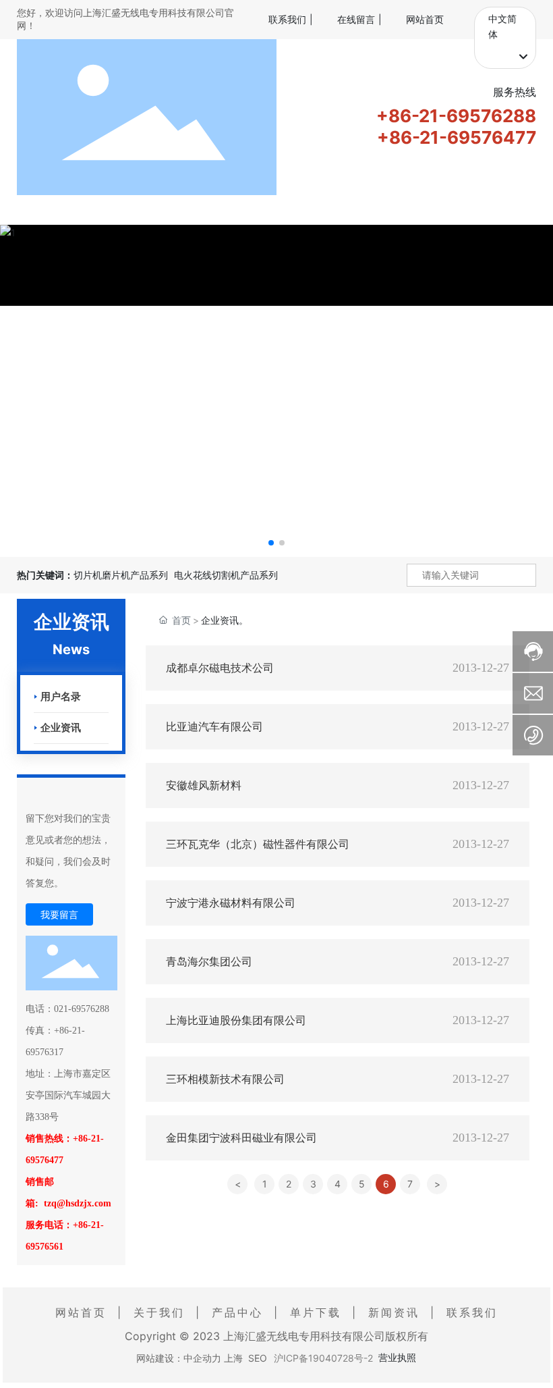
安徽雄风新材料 (203, 785)
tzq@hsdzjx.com (77, 1203)
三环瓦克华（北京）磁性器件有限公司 (257, 844)
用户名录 (60, 696)
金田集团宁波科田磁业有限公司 (241, 1138)
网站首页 (425, 19)
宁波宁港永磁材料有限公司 (230, 903)
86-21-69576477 (462, 137)
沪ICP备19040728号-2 (323, 1358)
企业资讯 (60, 727)
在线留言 (356, 19)
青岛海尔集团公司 (209, 961)
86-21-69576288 (462, 115)
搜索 (523, 575)
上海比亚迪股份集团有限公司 (236, 1020)
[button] (271, 542)
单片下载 (315, 1312)
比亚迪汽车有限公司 (214, 726)
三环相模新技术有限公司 (225, 1079)
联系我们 (287, 19)
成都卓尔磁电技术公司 (220, 668)
